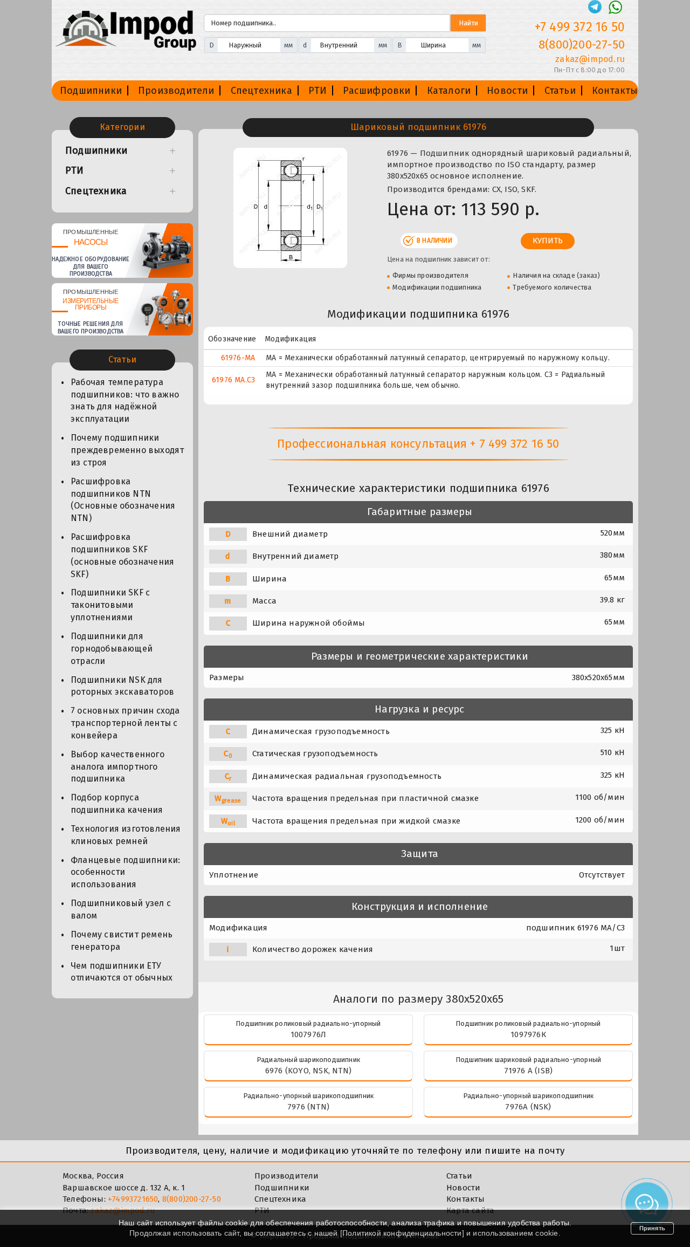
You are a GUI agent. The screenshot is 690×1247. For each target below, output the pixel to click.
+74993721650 (133, 1199)
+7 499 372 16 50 (580, 27)
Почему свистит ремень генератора (121, 940)
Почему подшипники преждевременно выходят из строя (127, 450)
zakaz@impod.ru (590, 59)
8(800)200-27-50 (582, 44)
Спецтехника (261, 91)
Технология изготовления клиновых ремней (126, 835)
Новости (507, 91)
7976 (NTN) (308, 1107)
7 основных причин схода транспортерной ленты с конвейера (125, 723)
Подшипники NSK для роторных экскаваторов (122, 686)
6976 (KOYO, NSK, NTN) (308, 1070)
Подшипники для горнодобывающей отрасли (112, 648)
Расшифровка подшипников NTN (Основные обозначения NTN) (123, 500)
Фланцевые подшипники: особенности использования (125, 872)
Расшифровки (376, 91)
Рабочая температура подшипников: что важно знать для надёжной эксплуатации (125, 400)
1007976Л (309, 1034)
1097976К (528, 1034)
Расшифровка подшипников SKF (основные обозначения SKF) (122, 555)
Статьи (560, 91)
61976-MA (238, 357)
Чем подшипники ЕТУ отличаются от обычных (121, 972)
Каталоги (449, 91)
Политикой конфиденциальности (402, 1233)
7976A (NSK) (528, 1107)
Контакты (615, 91)
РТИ (317, 91)
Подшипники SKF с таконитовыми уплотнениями (110, 604)
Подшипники (91, 91)
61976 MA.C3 (233, 380)
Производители (176, 91)
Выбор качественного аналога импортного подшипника (117, 766)
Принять (652, 1228)
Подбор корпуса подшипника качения (117, 803)
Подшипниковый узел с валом (121, 909)
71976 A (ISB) (528, 1070)
